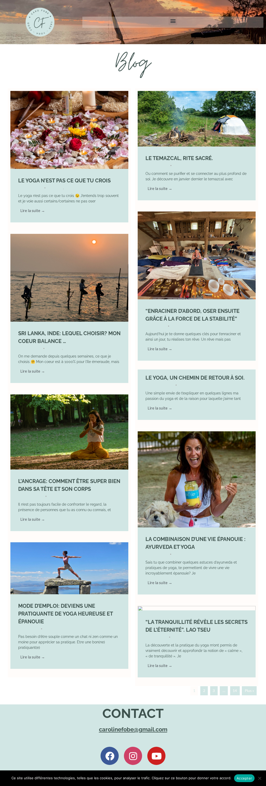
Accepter (244, 778)
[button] (173, 21)
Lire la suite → (32, 210)
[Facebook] (110, 756)
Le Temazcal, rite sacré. (179, 158)
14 (235, 690)
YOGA (68, 188)
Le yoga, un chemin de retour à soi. (195, 378)
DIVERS (57, 188)
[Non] (259, 778)
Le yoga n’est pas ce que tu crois (64, 180)
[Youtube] (156, 756)
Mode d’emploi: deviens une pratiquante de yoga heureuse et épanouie (65, 614)
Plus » (249, 690)
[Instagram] (133, 756)
